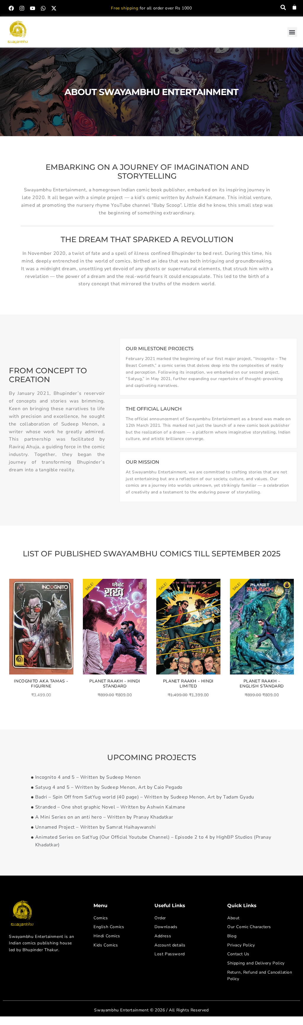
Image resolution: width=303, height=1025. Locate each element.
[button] (292, 32)
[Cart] (294, 7)
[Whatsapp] (43, 8)
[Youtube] (32, 8)
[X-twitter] (54, 8)
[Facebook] (11, 8)
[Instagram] (22, 8)
